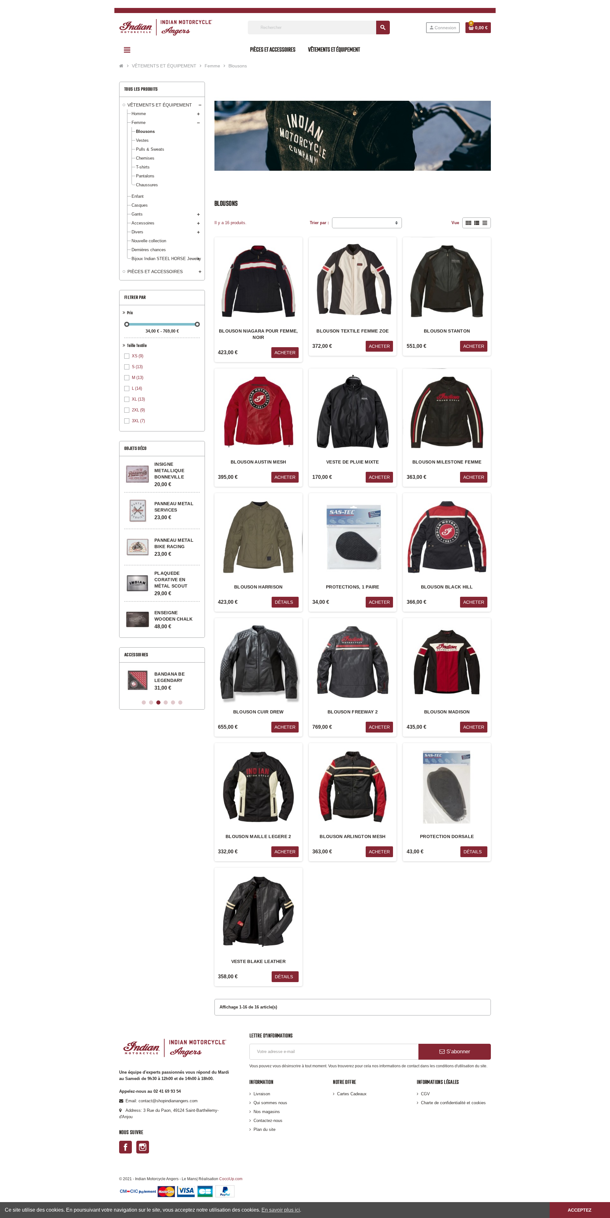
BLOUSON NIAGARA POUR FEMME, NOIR (258, 334)
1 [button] (144, 702)
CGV (425, 1093)
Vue (455, 222)
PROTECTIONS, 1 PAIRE (352, 586)
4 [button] (166, 702)
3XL (138, 420)
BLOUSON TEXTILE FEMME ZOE (352, 331)
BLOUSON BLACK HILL (447, 586)
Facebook (125, 1147)
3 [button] (158, 702)
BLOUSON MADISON (447, 711)
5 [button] (173, 702)
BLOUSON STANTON (447, 331)
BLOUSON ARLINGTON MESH (352, 836)
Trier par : (319, 222)
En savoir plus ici (280, 1210)
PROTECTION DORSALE (447, 836)
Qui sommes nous (270, 1102)
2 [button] (151, 702)
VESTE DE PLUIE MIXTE (352, 461)
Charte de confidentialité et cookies (453, 1102)
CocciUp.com (230, 1179)
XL (138, 399)
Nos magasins (267, 1111)
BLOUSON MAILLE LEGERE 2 (258, 836)
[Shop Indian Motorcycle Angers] (165, 27)
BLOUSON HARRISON (258, 586)
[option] (162, 680)
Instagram (142, 1147)
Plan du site (264, 1129)
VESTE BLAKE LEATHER (258, 961)
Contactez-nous (268, 1120)
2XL (138, 410)
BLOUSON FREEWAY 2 (353, 711)
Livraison (262, 1093)
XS (137, 356)
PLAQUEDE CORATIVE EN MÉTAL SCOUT (170, 579)
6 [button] (180, 702)
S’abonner (457, 1052)
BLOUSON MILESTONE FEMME (446, 461)
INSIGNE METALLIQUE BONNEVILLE (169, 470)
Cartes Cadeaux (352, 1093)
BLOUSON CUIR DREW (258, 711)
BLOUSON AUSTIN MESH (258, 461)
